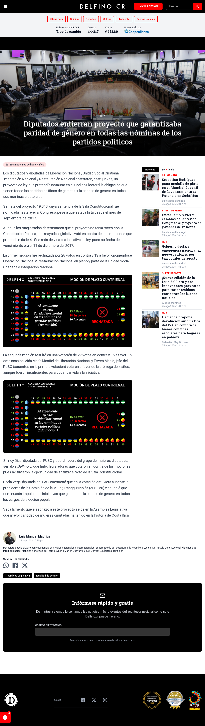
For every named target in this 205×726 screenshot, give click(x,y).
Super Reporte (171, 273)
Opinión (74, 19)
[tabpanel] (172, 260)
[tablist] (172, 169)
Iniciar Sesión (148, 6)
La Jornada (170, 175)
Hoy (102, 116)
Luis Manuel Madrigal (174, 232)
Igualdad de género (47, 575)
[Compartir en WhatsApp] (6, 565)
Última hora (56, 19)
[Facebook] (82, 700)
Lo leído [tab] (168, 169)
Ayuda (57, 700)
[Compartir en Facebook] (15, 565)
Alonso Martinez (171, 303)
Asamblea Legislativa (18, 575)
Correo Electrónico (48, 625)
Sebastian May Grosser (175, 342)
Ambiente (124, 19)
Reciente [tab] (150, 169)
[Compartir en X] (25, 565)
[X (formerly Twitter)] (93, 700)
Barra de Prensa (173, 210)
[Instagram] (105, 700)
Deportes (91, 19)
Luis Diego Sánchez (173, 200)
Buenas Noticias (146, 19)
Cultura (107, 19)
